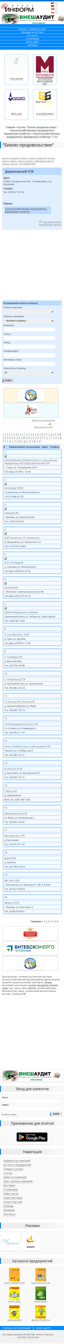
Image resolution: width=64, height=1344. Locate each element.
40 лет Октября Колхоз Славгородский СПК (27, 746)
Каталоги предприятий (17, 1164)
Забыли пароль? (10, 1114)
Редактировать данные (50, 224)
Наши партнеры (12, 1197)
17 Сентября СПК (13, 656)
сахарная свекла (18, 158)
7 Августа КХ (10, 791)
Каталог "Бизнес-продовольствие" (37, 127)
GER (55, 6)
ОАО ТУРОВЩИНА (13, 562)
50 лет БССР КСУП (13, 768)
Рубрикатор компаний (16, 1160)
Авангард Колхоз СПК (15, 813)
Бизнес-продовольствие (14, 1283)
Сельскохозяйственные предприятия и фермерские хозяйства (29, 132)
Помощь (8, 1206)
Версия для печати (52, 222)
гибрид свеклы (10, 164)
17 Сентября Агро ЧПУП (16, 634)
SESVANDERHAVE (27, 164)
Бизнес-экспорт (40, 1301)
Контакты (9, 1214)
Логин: (5, 1097)
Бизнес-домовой (14, 1320)
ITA (56, 9)
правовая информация (28, 1337)
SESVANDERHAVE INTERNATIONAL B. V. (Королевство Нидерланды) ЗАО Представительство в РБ (30, 462)
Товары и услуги (13, 1169)
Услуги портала (12, 1201)
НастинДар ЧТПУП (13, 488)
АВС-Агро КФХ (11, 880)
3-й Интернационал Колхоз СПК (21, 724)
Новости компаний (14, 1177)
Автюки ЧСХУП (11, 902)
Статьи (7, 1173)
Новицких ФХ (11, 512)
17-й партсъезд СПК (14, 679)
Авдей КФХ (10, 858)
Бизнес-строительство (40, 1283)
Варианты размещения (43, 420)
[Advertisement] (32, 265)
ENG (56, 3)
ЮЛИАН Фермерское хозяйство (21, 612)
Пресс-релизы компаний (18, 1181)
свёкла (5, 161)
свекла (5, 158)
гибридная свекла (44, 161)
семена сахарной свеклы (41, 158)
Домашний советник (41, 1320)
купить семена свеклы (21, 161)
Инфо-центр (10, 1193)
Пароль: (5, 1105)
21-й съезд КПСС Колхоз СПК (19, 701)
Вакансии (9, 1210)
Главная (10, 127)
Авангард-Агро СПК (14, 835)
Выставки (9, 1185)
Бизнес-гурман (14, 1301)
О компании (10, 1189)
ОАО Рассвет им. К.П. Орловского (22, 537)
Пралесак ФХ (11, 587)
